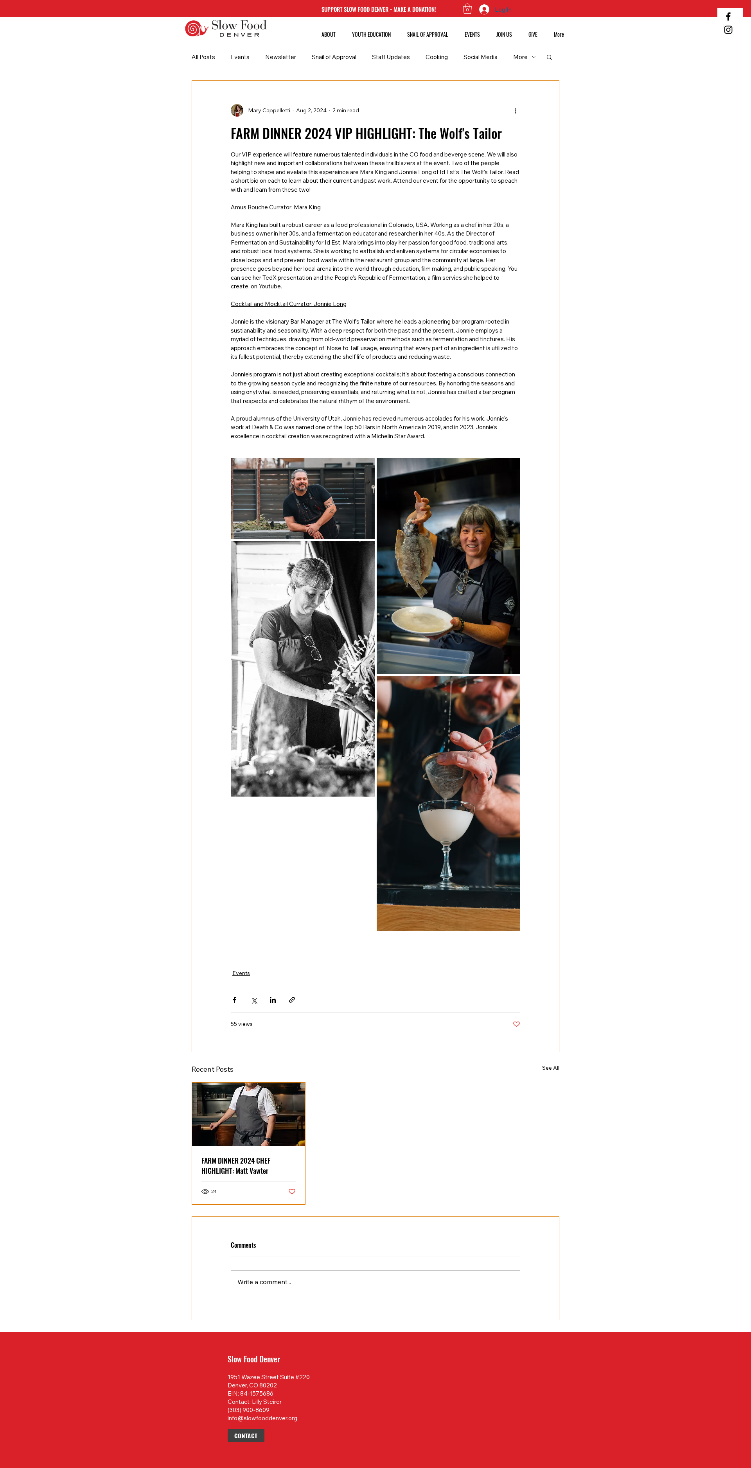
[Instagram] (728, 29)
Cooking (437, 57)
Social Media (481, 57)
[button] (467, 9)
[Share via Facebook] (234, 1000)
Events (240, 57)
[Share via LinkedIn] (273, 1000)
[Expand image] (303, 498)
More (520, 57)
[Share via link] (292, 1000)
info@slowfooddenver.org (262, 1418)
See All (550, 1067)
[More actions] (515, 110)
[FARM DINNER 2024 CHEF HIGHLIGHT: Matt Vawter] (248, 1114)
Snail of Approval (334, 57)
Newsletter (280, 57)
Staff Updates (391, 57)
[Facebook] (728, 16)
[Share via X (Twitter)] (253, 1000)
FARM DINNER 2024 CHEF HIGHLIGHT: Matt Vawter (235, 1165)
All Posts (203, 57)
